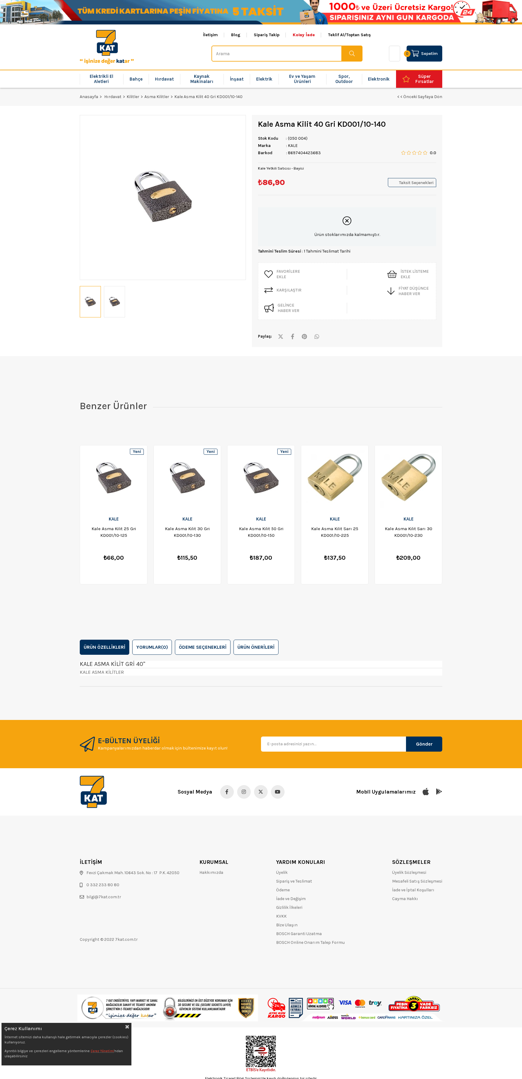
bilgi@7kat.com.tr (103, 896)
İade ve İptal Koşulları (413, 890)
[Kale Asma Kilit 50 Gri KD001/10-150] (261, 478)
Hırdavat (164, 79)
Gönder (424, 744)
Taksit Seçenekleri (416, 182)
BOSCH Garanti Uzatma (299, 933)
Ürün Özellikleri (104, 647)
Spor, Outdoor (344, 79)
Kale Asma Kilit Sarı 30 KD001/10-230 (408, 532)
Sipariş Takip (266, 35)
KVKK (281, 916)
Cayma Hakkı (405, 898)
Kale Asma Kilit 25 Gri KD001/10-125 (114, 532)
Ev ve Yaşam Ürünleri (302, 79)
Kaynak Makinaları (201, 79)
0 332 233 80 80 (102, 884)
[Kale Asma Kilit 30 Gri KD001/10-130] (187, 478)
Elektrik (264, 79)
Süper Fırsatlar (424, 79)
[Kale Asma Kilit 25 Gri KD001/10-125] (113, 478)
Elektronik (379, 79)
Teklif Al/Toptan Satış (349, 35)
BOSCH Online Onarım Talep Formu (310, 942)
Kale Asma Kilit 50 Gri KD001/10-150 (261, 532)
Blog (235, 35)
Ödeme (283, 890)
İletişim (210, 35)
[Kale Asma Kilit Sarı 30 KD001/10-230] (408, 478)
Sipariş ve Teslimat (294, 881)
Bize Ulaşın (287, 925)
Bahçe (136, 79)
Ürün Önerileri (256, 647)
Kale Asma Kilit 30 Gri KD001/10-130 (187, 532)
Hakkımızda (211, 872)
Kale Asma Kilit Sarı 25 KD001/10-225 (334, 532)
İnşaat (236, 79)
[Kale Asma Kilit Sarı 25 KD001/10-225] (334, 478)
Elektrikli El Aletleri (101, 79)
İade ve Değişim (291, 898)
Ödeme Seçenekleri (203, 647)
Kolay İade (304, 35)
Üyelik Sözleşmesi (409, 872)
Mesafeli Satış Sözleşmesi (417, 881)
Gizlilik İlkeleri (289, 907)
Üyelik (282, 872)
